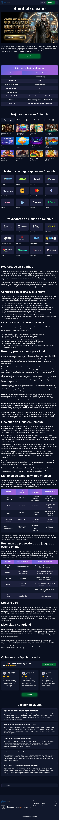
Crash (35, 120)
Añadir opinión (49, 664)
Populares (6, 120)
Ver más (29, 694)
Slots (50, 120)
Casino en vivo (21, 120)
